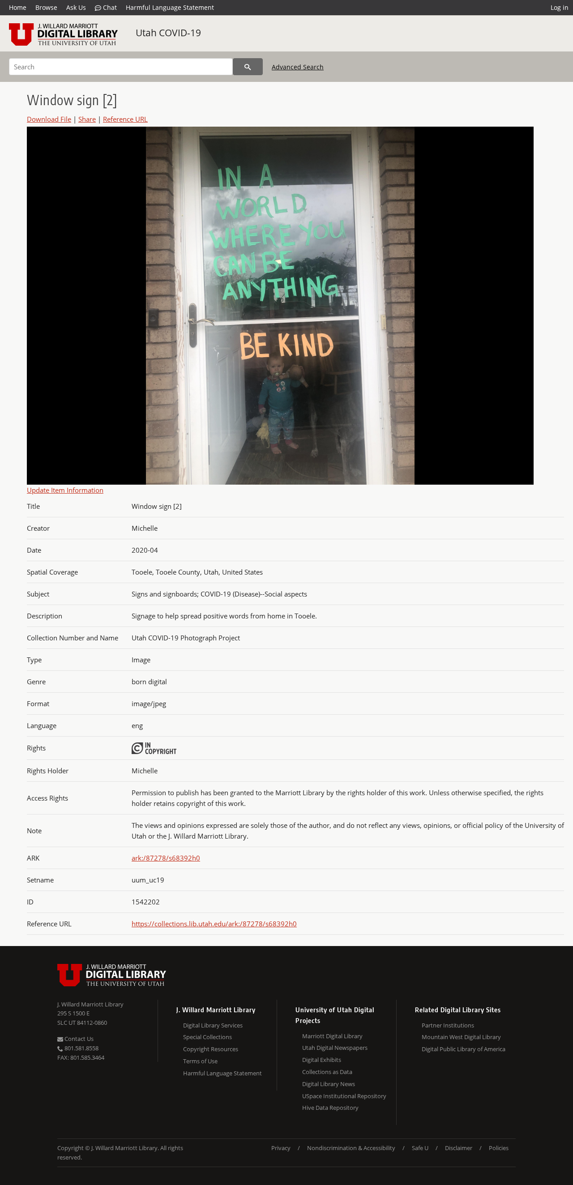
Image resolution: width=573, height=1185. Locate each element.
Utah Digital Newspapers (335, 1048)
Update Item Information (65, 490)
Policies (499, 1148)
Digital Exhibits (321, 1060)
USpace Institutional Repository (344, 1096)
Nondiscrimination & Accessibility (351, 1148)
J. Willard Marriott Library (90, 1004)
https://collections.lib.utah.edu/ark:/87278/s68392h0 (214, 923)
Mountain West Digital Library (461, 1037)
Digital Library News (328, 1084)
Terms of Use (200, 1061)
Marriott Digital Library (332, 1036)
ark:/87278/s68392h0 (166, 857)
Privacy (281, 1148)
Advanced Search (298, 67)
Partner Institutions (448, 1025)
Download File (49, 119)
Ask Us (76, 7)
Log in (560, 7)
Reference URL (125, 119)
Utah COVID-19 (168, 32)
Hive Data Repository (330, 1108)
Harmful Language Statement (170, 7)
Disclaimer (458, 1148)
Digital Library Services (213, 1025)
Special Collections (207, 1037)
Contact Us (78, 1039)
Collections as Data (327, 1072)
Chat (109, 7)
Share (87, 119)
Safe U (420, 1148)
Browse (46, 7)
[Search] (248, 66)
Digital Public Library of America (463, 1049)
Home (17, 7)
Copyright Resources (210, 1049)
